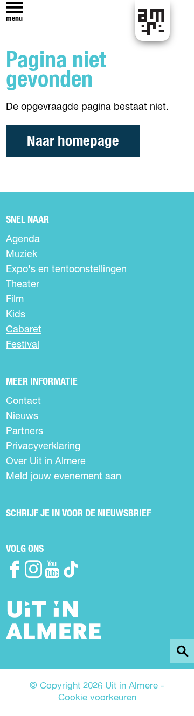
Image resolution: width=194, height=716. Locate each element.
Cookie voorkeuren (97, 698)
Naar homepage (73, 141)
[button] (161, 683)
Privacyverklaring (43, 446)
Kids (15, 315)
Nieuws (22, 416)
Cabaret (23, 330)
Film (15, 299)
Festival (22, 345)
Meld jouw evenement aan (63, 476)
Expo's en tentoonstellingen (66, 269)
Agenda (23, 239)
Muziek (21, 254)
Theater (22, 284)
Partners (24, 431)
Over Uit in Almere (46, 461)
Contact (23, 401)
